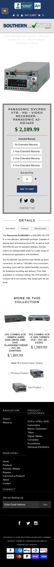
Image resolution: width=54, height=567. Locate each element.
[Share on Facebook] (21, 201)
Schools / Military (11, 469)
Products (7, 465)
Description (10, 228)
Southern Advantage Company (36, 537)
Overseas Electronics (38, 447)
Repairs (7, 472)
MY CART (34, 15)
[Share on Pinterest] (32, 201)
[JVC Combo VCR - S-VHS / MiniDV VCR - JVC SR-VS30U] (39, 328)
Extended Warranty (27, 139)
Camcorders (34, 425)
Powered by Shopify (27, 545)
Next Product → (36, 387)
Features (25, 228)
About (6, 480)
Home (7, 36)
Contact (7, 483)
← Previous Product (18, 373)
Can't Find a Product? (14, 476)
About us (7, 422)
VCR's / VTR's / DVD (38, 421)
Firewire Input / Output (24, 36)
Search (6, 419)
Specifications (40, 228)
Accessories (34, 443)
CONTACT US (27, 208)
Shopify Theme (14, 541)
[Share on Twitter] (26, 201)
